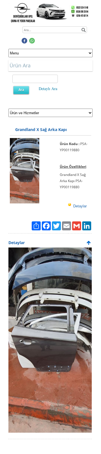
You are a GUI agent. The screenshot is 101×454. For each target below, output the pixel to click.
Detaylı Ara (48, 88)
